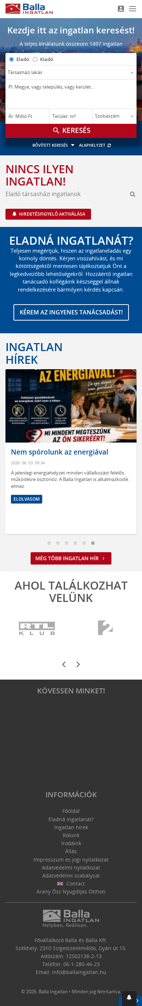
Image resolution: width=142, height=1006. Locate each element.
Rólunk (71, 835)
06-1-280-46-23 (81, 964)
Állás (71, 851)
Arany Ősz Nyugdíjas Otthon (71, 891)
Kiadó (46, 59)
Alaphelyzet (92, 145)
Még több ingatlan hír (67, 558)
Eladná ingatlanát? (71, 819)
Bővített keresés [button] (50, 145)
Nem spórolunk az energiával (59, 452)
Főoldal (71, 810)
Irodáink (71, 843)
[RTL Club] (37, 628)
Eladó (22, 59)
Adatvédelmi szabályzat (71, 875)
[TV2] (105, 628)
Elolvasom (26, 499)
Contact (75, 883)
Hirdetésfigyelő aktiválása (51, 214)
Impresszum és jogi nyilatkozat (71, 859)
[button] (129, 998)
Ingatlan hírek (34, 353)
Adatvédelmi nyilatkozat (71, 867)
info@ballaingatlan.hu (79, 972)
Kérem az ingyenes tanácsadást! (71, 312)
